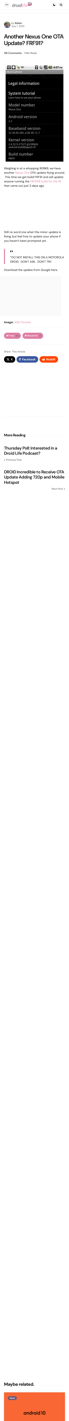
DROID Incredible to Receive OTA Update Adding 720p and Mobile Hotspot (34, 477)
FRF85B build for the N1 (45, 181)
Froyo (14, 335)
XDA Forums (22, 322)
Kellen (18, 23)
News (12, 1398)
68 (13, 53)
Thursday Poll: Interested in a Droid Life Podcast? (30, 451)
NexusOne (34, 335)
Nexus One (22, 173)
